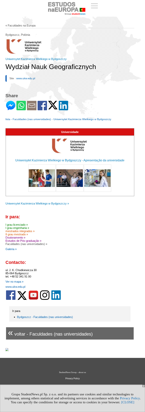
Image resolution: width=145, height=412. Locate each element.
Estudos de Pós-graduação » (23, 240)
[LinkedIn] (63, 108)
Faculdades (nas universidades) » (26, 244)
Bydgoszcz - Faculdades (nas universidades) (45, 317)
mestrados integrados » (20, 231)
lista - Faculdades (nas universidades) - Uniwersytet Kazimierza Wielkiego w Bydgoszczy (58, 119)
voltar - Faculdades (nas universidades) (50, 332)
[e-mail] (31, 108)
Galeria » (11, 249)
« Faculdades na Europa (20, 25)
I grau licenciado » (16, 224)
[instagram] (44, 299)
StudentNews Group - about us (72, 372)
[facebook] (10, 299)
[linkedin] (56, 299)
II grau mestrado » (16, 234)
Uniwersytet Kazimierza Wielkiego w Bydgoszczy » (37, 203)
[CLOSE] (127, 402)
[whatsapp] (21, 108)
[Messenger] (10, 108)
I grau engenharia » (17, 227)
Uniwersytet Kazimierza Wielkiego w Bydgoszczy (36, 59)
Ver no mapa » (14, 281)
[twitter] (22, 299)
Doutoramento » (15, 237)
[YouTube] (33, 299)
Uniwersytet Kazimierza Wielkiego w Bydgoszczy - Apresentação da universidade (69, 160)
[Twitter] (53, 107)
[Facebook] (42, 108)
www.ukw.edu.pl (25, 78)
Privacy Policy (130, 398)
